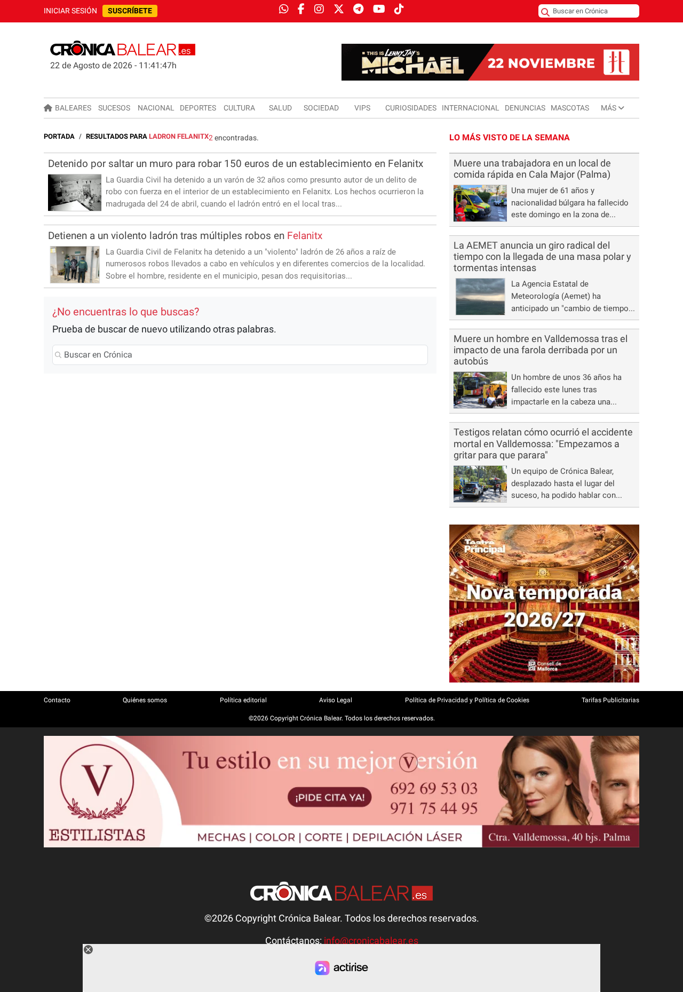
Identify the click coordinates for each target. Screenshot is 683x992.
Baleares (73, 108)
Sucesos (114, 108)
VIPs (362, 108)
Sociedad (321, 108)
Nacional (156, 108)
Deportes (198, 108)
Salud (280, 108)
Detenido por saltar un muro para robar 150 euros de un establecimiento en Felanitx (235, 163)
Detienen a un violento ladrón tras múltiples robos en (185, 235)
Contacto (57, 700)
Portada (59, 136)
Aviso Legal (335, 700)
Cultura (239, 108)
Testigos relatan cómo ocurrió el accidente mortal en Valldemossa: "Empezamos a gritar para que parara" (543, 443)
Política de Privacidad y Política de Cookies (467, 700)
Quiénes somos (145, 700)
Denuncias (525, 108)
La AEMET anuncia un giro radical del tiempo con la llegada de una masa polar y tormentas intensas (542, 256)
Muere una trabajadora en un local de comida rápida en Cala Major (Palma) (532, 169)
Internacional (470, 108)
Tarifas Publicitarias (610, 700)
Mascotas (570, 108)
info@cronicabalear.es (371, 940)
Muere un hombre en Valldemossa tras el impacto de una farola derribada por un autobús (541, 350)
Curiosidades (410, 108)
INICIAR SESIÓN (70, 10)
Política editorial (243, 700)
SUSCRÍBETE (130, 10)
